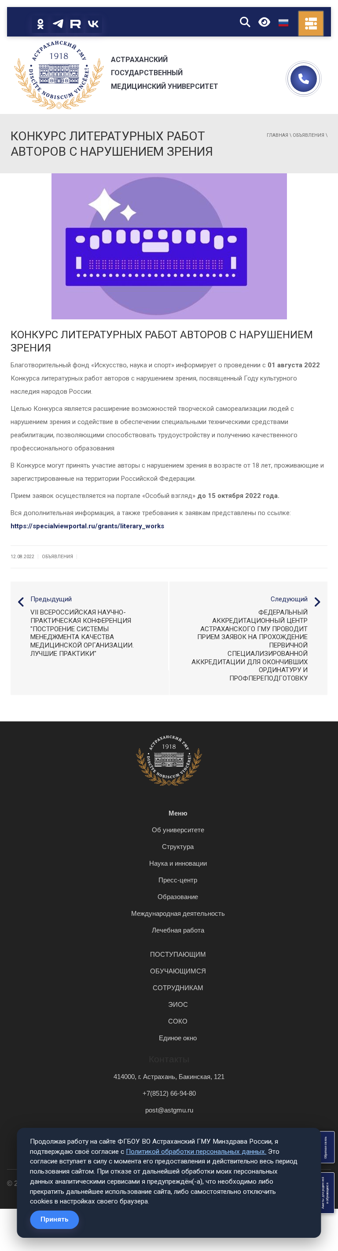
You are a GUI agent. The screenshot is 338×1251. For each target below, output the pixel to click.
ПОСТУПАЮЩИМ (178, 954)
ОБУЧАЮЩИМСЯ (178, 971)
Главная (277, 135)
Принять (54, 1219)
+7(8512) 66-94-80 (169, 1093)
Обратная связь (325, 1147)
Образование (178, 896)
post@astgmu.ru (169, 1110)
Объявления (308, 135)
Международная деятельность (178, 913)
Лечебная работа (178, 930)
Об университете (178, 830)
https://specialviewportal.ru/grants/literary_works (87, 526)
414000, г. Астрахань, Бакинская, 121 (169, 1076)
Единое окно (178, 1038)
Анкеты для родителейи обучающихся (325, 1193)
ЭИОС (178, 1004)
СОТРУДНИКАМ (178, 987)
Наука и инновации (178, 863)
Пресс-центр (177, 880)
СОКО (177, 1021)
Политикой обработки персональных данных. (196, 1152)
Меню (178, 813)
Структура (178, 846)
